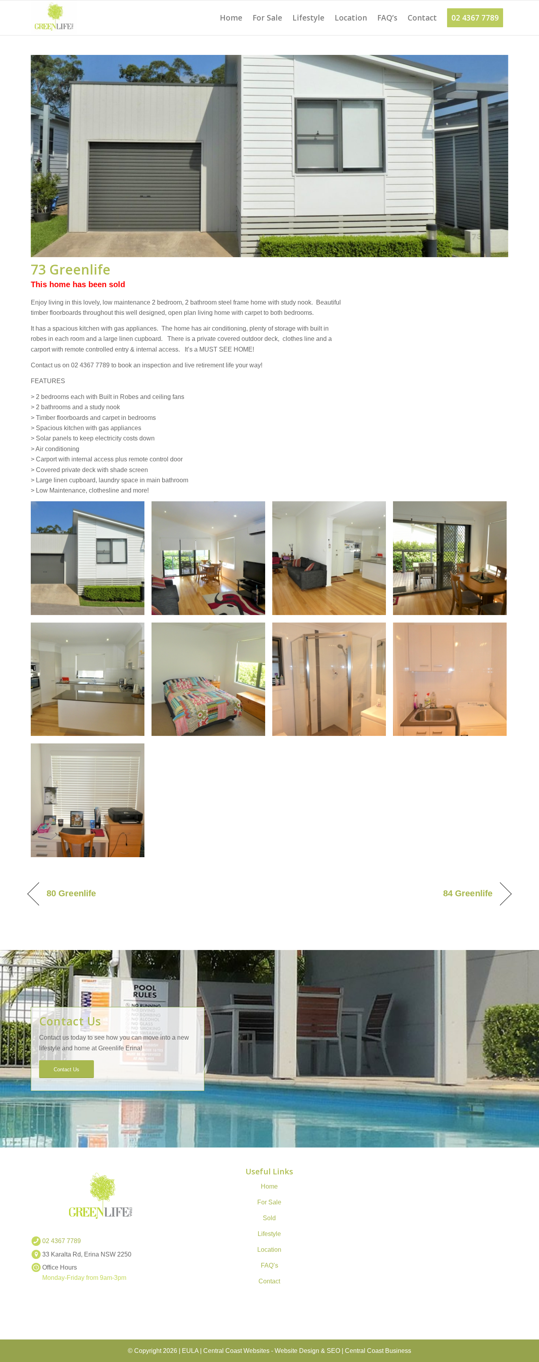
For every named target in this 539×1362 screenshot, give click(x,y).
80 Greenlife (71, 893)
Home (269, 1186)
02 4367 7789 (61, 1241)
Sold (269, 1218)
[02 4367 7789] (36, 1240)
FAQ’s (269, 1265)
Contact (269, 1281)
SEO (333, 1350)
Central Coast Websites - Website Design (261, 1350)
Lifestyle (269, 1233)
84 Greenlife (467, 893)
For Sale (269, 1202)
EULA (190, 1350)
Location (269, 1249)
